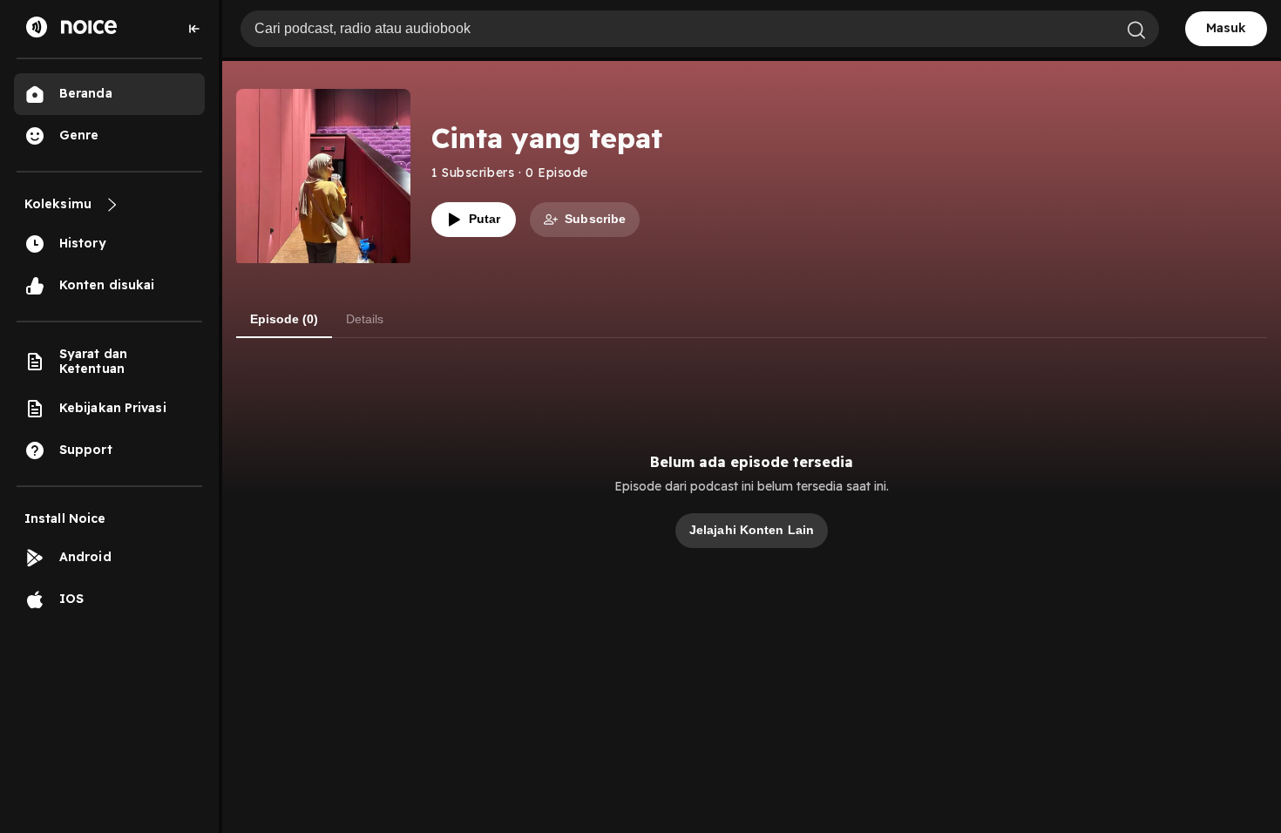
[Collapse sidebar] (194, 29)
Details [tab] (364, 319)
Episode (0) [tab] (284, 319)
